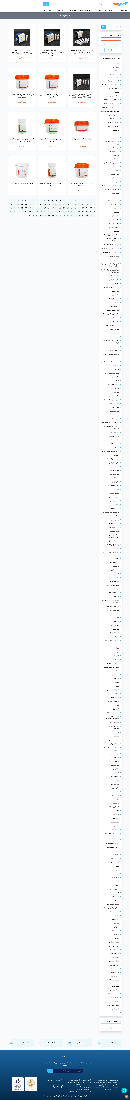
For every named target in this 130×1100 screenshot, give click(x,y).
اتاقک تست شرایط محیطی (111, 440)
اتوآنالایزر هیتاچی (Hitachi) (111, 100)
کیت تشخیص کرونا (113, 81)
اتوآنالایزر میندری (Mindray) (111, 354)
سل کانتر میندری (114, 88)
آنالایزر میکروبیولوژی (113, 847)
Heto (117, 618)
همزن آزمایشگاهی (113, 912)
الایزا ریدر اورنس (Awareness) (110, 107)
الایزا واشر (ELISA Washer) (111, 245)
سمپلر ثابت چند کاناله (112, 325)
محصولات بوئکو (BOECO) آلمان (110, 362)
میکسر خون (115, 874)
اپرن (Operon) (115, 625)
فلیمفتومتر (116, 814)
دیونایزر (116, 505)
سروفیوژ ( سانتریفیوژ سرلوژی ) (110, 451)
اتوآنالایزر (116, 679)
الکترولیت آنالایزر (114, 562)
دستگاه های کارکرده (113, 744)
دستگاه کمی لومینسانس (112, 366)
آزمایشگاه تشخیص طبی (112, 478)
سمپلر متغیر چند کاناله (112, 322)
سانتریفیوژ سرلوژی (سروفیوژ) (110, 287)
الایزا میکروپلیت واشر (113, 950)
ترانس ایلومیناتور (114, 497)
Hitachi (117, 284)
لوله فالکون (115, 596)
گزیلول (117, 170)
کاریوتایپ (116, 851)
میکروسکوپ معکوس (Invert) (110, 186)
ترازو (118, 652)
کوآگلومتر (116, 769)
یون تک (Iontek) (114, 524)
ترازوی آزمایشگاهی (113, 436)
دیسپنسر (116, 870)
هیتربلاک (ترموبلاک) (113, 358)
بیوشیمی (116, 212)
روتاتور (117, 900)
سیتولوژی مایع (114, 965)
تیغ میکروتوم (115, 295)
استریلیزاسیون (115, 482)
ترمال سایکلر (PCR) (113, 123)
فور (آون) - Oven (114, 723)
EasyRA (116, 455)
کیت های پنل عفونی (113, 115)
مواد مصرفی (115, 178)
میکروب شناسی (114, 411)
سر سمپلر (116, 448)
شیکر (117, 866)
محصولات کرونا (114, 404)
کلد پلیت (116, 656)
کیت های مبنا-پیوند (113, 260)
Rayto (117, 682)
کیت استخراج (115, 784)
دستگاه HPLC (115, 1001)
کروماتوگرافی (115, 818)
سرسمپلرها (116, 415)
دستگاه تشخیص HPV (112, 843)
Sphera (117, 671)
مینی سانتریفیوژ (114, 280)
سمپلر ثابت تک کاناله (113, 201)
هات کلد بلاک (115, 862)
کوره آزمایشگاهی (114, 946)
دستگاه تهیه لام (114, 957)
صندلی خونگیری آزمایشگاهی (110, 908)
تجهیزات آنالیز (115, 931)
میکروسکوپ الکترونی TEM (111, 189)
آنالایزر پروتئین (114, 976)
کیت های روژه (115, 773)
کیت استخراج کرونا (113, 227)
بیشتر (111, 1028)
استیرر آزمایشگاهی (113, 953)
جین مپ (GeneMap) (113, 459)
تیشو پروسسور (114, 467)
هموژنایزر (116, 705)
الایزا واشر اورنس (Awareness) (110, 111)
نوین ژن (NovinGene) (112, 256)
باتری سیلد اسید (114, 998)
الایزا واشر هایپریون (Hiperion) (110, 252)
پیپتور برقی (115, 148)
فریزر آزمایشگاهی (114, 942)
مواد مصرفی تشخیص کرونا (111, 224)
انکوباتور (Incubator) (113, 709)
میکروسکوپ (115, 291)
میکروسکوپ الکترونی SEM (111, 314)
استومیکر (116, 934)
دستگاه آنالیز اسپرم (113, 1005)
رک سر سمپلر (115, 520)
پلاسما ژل (116, 938)
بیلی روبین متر (114, 501)
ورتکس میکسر (114, 859)
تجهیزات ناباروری (114, 840)
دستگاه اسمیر (115, 830)
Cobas (117, 381)
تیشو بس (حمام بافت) (112, 585)
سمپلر (117, 686)
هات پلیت (116, 629)
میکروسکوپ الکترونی (112, 310)
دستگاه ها (116, 67)
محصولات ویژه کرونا (113, 740)
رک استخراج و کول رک (113, 545)
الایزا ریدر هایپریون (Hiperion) (110, 249)
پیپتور (117, 799)
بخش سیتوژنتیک (114, 299)
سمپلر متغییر (115, 318)
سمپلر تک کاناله (114, 444)
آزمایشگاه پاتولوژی (113, 541)
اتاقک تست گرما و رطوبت (111, 276)
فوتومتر (116, 826)
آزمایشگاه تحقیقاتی (113, 663)
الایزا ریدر (116, 333)
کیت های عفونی (114, 776)
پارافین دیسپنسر (114, 531)
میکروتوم (116, 392)
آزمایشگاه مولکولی (113, 593)
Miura (117, 648)
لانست (117, 893)
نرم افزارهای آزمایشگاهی (112, 713)
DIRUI (117, 516)
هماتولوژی (116, 63)
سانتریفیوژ (116, 130)
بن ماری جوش (115, 896)
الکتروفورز (116, 660)
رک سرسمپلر (115, 489)
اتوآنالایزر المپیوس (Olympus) (110, 423)
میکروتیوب (115, 637)
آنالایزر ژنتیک (115, 1009)
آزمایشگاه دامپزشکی (113, 486)
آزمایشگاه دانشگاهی (113, 690)
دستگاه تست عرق (114, 961)
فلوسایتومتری (115, 754)
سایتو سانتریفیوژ (114, 151)
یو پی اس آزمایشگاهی (112, 994)
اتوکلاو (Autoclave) (113, 697)
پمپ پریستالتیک (114, 969)
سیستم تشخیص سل (113, 904)
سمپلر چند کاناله (114, 508)
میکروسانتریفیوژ (114, 369)
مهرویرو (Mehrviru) (113, 385)
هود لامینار (116, 155)
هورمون (117, 337)
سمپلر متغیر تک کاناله (112, 197)
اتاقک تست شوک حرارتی (112, 373)
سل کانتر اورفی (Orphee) (112, 96)
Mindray (116, 159)
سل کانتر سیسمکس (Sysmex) (110, 85)
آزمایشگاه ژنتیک (114, 633)
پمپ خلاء (116, 923)
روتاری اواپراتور (115, 919)
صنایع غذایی (115, 986)
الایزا (118, 589)
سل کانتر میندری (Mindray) (111, 235)
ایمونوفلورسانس (114, 990)
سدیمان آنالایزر (114, 432)
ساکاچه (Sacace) (114, 119)
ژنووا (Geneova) (114, 581)
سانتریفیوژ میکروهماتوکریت (110, 163)
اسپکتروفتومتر (114, 822)
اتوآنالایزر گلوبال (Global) (111, 606)
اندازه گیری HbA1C (114, 807)
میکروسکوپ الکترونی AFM (111, 400)
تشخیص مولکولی (114, 493)
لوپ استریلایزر (114, 972)
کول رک (117, 577)
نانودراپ (116, 1013)
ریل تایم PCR (115, 306)
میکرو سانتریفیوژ (114, 377)
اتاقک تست (115, 795)
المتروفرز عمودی (114, 329)
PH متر (117, 811)
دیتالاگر (117, 915)
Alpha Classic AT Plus (112, 701)
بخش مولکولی (115, 174)
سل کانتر (116, 761)
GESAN (117, 574)
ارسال (50, 1071)
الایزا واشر (116, 208)
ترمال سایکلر (115, 182)
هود (118, 732)
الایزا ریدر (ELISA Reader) (111, 104)
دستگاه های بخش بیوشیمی (111, 641)
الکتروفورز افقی (114, 205)
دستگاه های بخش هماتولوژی (110, 667)
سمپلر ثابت (115, 193)
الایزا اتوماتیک (115, 765)
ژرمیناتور (116, 885)
